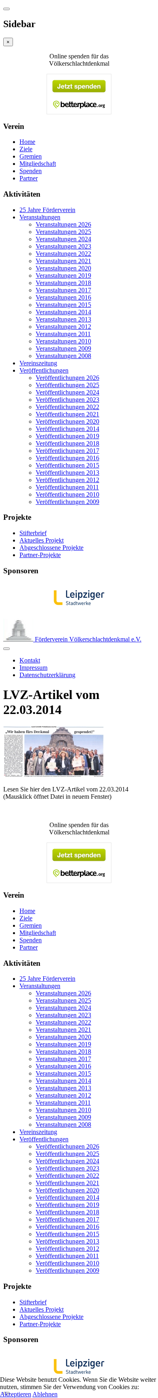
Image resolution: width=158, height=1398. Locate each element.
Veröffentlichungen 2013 (67, 472)
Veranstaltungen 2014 (63, 312)
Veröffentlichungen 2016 (67, 458)
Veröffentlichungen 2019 (67, 436)
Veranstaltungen (39, 217)
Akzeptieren (15, 1394)
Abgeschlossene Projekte (51, 547)
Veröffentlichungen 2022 (67, 406)
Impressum (33, 667)
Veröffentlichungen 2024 (67, 392)
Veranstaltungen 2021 (63, 260)
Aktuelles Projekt (41, 540)
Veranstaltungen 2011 (63, 333)
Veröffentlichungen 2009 (67, 501)
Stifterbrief (33, 533)
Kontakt (29, 660)
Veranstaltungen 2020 (63, 268)
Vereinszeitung (38, 363)
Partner (28, 178)
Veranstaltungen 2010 (63, 341)
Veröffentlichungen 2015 (67, 465)
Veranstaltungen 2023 (63, 246)
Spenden (30, 170)
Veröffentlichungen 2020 (67, 421)
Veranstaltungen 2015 (63, 304)
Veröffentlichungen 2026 (67, 377)
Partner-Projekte (40, 554)
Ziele (25, 149)
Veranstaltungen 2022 (63, 253)
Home (27, 141)
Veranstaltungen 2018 (63, 282)
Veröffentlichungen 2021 (67, 414)
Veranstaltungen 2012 (63, 326)
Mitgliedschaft (37, 163)
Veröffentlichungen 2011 (67, 487)
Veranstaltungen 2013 (63, 319)
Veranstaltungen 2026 (63, 224)
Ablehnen (45, 1394)
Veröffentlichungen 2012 (67, 479)
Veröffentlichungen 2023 (67, 399)
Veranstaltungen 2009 (63, 348)
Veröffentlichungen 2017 (67, 450)
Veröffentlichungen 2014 (67, 428)
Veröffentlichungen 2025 (67, 385)
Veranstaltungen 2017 (63, 290)
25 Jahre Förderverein (47, 209)
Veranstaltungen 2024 (63, 239)
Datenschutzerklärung (47, 674)
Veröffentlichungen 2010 (67, 494)
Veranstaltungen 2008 (63, 355)
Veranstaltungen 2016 (63, 297)
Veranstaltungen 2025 (63, 231)
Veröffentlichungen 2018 (67, 443)
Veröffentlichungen (43, 370)
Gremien (30, 156)
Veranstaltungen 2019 (63, 275)
